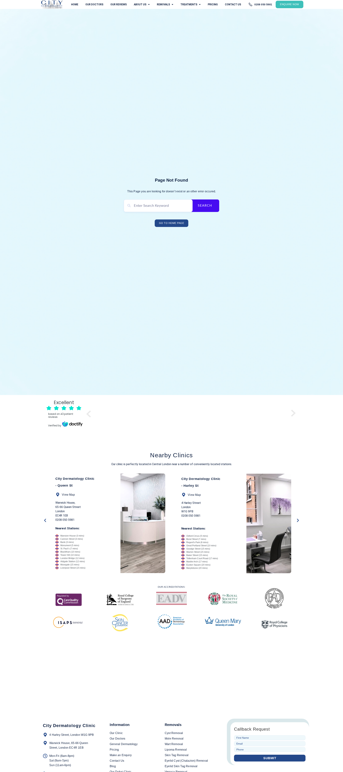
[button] (45, 520)
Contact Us (233, 4)
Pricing (213, 4)
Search (205, 205)
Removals (163, 4)
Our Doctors (94, 4)
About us (140, 4)
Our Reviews (118, 4)
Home (74, 4)
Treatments (188, 4)
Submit (269, 758)
